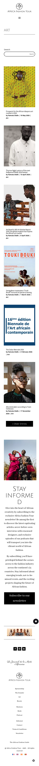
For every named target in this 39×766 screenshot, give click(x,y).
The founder (19, 693)
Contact (19, 725)
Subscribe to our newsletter (19, 598)
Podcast (19, 715)
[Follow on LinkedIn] (24, 649)
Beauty (19, 701)
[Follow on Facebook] (15, 649)
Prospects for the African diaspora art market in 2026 (19, 112)
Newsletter (19, 733)
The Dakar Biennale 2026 (15, 349)
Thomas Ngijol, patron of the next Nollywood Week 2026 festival (18, 171)
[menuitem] (13, 754)
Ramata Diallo (13, 115)
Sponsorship (19, 689)
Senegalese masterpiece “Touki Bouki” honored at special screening (19, 291)
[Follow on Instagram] (19, 649)
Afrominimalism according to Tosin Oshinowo (18, 408)
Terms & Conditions (19, 729)
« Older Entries (19, 423)
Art (7, 118)
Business (19, 707)
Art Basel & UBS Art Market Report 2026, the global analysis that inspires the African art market (19, 231)
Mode (20, 711)
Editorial (19, 721)
